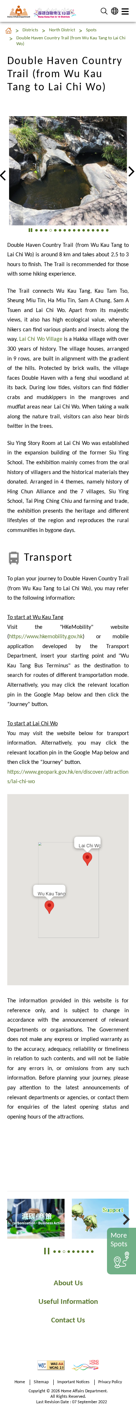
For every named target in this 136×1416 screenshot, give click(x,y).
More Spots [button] (119, 1240)
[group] (66, 170)
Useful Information (68, 1302)
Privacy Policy (110, 1382)
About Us (68, 1283)
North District (62, 30)
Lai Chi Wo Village (40, 339)
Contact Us (68, 1320)
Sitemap (41, 1382)
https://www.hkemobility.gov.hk (46, 637)
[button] (104, 11)
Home (20, 1382)
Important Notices (73, 1382)
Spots (91, 30)
